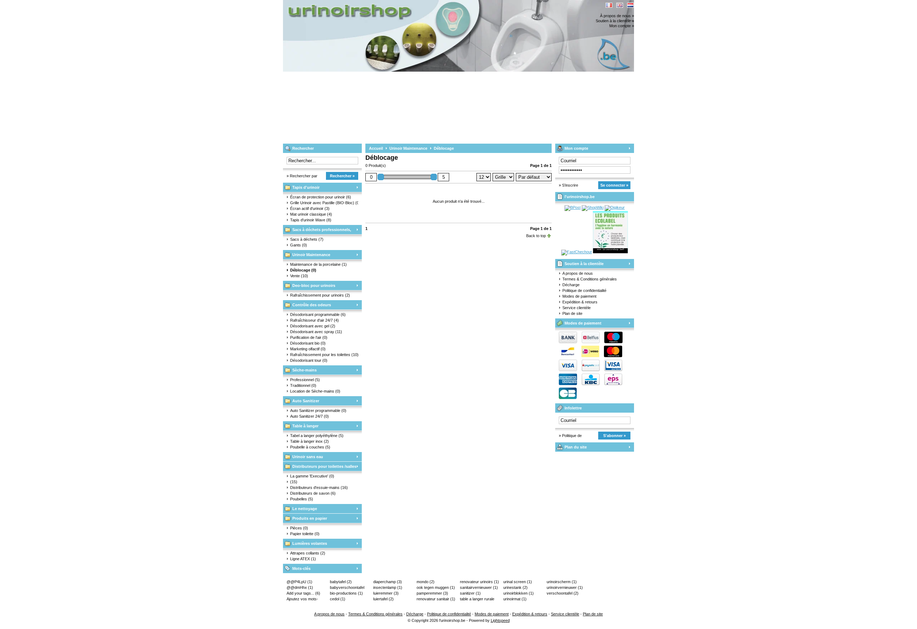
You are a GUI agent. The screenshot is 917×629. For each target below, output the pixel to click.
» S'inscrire (568, 185)
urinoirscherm (562, 582)
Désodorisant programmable (318, 314)
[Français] (609, 5)
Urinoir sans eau (307, 457)
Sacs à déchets (306, 239)
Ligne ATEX (303, 559)
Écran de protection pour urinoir (320, 197)
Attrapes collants (307, 553)
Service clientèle (576, 308)
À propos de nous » (617, 16)
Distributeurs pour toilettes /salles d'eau (319, 467)
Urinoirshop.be (378, 3)
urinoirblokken (518, 593)
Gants (298, 245)
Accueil (376, 148)
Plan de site (572, 313)
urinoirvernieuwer (565, 587)
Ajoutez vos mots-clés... (302, 599)
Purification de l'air (308, 337)
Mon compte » (621, 26)
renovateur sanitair (436, 599)
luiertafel (383, 599)
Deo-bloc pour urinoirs (313, 285)
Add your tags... (303, 593)
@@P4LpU (299, 582)
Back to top (536, 236)
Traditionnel (303, 385)
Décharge (571, 285)
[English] (619, 5)
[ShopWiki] (593, 207)
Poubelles (301, 499)
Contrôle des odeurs (311, 305)
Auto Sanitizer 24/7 (309, 416)
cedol (337, 599)
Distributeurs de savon (313, 493)
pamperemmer (432, 593)
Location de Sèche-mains (315, 391)
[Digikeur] (615, 207)
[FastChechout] (576, 252)
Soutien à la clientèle (584, 263)
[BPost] (573, 207)
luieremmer (386, 593)
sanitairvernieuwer (479, 587)
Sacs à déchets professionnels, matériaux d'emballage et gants (317, 230)
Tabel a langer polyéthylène (317, 435)
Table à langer (305, 426)
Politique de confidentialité (584, 290)
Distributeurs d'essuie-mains (319, 487)
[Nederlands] (630, 5)
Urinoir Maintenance (311, 255)
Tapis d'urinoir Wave (310, 220)
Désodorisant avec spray (316, 332)
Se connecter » (614, 185)
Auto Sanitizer (305, 401)
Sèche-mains (304, 370)
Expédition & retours (579, 302)
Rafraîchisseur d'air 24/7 (314, 320)
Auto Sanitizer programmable (318, 410)
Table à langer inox (309, 441)
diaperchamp (387, 582)
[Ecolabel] (610, 252)
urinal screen (517, 582)
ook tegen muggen (436, 587)
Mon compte (576, 148)
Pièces (299, 528)
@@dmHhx (300, 587)
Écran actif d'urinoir (310, 208)
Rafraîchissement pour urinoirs (320, 295)
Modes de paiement (579, 296)
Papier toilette (305, 534)
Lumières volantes (309, 543)
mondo (426, 582)
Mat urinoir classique (311, 214)
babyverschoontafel (347, 587)
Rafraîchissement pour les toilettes (324, 354)
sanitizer (470, 593)
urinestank (515, 587)
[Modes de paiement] (589, 370)
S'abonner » (614, 435)
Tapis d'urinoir (306, 187)
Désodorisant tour (308, 360)
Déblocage (303, 270)
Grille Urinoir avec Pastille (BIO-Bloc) (324, 203)
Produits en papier (309, 518)
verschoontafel (562, 593)
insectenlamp (387, 587)
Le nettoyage (304, 508)
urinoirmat (515, 599)
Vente (299, 276)
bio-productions (346, 593)
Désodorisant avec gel (312, 326)
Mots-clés (301, 568)
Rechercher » (342, 176)
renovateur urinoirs (479, 582)
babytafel (341, 582)
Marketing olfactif (308, 349)
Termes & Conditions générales (589, 279)
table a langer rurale (477, 599)
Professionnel (305, 380)
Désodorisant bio (308, 343)
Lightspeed (500, 620)
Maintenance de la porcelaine (318, 264)
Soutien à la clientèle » (615, 21)
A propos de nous (577, 273)
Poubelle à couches (310, 447)
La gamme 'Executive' (312, 476)
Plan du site (576, 447)
